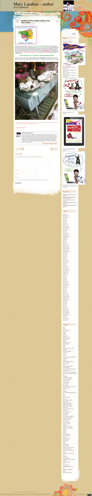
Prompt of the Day (66, 423)
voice (64, 468)
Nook (27, 123)
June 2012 (65, 303)
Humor (64, 389)
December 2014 (66, 270)
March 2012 (65, 308)
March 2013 (65, 293)
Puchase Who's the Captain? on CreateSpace (69, 76)
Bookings (34, 13)
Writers (64, 471)
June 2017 (65, 239)
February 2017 (66, 245)
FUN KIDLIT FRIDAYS (67, 377)
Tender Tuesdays (66, 462)
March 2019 (65, 224)
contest (64, 354)
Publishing (65, 425)
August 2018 (65, 229)
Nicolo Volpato (33, 492)
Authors (64, 332)
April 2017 (65, 242)
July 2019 (65, 221)
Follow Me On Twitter (67, 42)
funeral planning (66, 380)
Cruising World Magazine (68, 361)
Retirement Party (66, 438)
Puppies (64, 429)
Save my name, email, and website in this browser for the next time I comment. (32, 179)
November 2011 (66, 312)
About (21, 13)
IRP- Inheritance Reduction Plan (69, 392)
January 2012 (66, 309)
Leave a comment (20, 127)
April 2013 (65, 291)
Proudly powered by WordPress (19, 492)
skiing (64, 455)
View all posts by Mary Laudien (50, 143)
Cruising (64, 360)
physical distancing (67, 419)
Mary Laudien (32, 23)
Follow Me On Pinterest (68, 41)
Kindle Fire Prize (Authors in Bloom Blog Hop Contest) (56, 21)
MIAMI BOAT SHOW (67, 403)
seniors (64, 452)
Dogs (64, 364)
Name (16, 170)
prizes (34, 123)
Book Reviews (66, 344)
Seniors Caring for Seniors (68, 453)
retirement (65, 437)
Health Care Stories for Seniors (69, 386)
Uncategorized (27, 122)
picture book (65, 420)
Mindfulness (65, 407)
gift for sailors (65, 385)
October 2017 (66, 235)
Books (64, 345)
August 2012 (65, 300)
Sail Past (64, 441)
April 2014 (65, 279)
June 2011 (65, 317)
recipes (36, 123)
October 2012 (66, 299)
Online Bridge (65, 413)
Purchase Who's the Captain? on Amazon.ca (70, 70)
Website (16, 177)
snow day (65, 456)
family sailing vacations (67, 366)
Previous (21, 149)
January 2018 (66, 233)
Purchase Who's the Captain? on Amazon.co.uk (70, 73)
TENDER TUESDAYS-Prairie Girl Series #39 (69, 195)
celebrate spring (18, 123)
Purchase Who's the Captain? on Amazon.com (70, 68)
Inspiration (65, 391)
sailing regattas (66, 444)
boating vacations (66, 342)
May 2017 (65, 241)
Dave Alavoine (66, 363)
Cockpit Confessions (67, 351)
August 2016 (65, 253)
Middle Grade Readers (67, 406)
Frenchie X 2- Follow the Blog (69, 372)
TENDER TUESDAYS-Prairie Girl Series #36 (69, 203)
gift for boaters (66, 383)
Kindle (64, 395)
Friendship (65, 376)
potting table (30, 123)
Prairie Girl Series (66, 422)
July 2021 (65, 214)
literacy (64, 398)
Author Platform (66, 330)
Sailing (64, 443)
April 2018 (65, 232)
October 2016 (66, 250)
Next (52, 149)
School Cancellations (67, 449)
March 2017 (65, 244)
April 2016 (65, 259)
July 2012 (65, 302)
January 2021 (66, 217)
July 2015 (65, 263)
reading (64, 432)
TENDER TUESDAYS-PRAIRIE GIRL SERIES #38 (69, 198)
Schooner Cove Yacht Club (68, 450)
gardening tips (23, 123)
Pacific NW (65, 414)
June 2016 (65, 256)
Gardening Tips (22, 122)
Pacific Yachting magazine (68, 416)
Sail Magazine (66, 440)
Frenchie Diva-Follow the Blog (69, 369)
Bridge (64, 347)
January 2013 (66, 294)
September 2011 (66, 314)
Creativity (65, 358)
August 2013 (65, 287)
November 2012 (66, 297)
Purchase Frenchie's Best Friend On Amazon (70, 186)
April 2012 (65, 306)
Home (16, 13)
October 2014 (66, 272)
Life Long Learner (66, 397)
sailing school (65, 446)
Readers (64, 431)
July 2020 (65, 218)
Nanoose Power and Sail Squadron (68, 409)
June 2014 (65, 276)
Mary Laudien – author (33, 4)
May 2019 (65, 223)
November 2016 (66, 248)
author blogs (36, 122)
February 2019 (66, 226)
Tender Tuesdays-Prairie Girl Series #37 (69, 200)
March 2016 (65, 260)
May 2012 (65, 305)
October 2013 (66, 285)
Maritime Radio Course (68, 400)
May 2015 (65, 265)
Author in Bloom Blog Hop (42, 122)
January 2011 (66, 320)
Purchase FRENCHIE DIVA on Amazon (69, 149)
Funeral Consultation (67, 379)
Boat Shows (65, 339)
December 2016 (66, 247)
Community (65, 352)
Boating (64, 341)
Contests (64, 355)
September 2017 (66, 236)
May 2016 (65, 257)
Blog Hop (56, 122)
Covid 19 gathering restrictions (69, 357)
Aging (64, 327)
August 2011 (65, 315)
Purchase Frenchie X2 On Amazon (68, 113)
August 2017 (65, 238)
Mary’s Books (27, 13)
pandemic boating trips (67, 417)
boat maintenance (66, 338)
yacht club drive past (67, 472)
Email (16, 173)
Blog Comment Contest (50, 122)
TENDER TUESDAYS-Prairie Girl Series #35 (69, 206)
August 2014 (65, 273)
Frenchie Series (66, 370)
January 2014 (66, 282)
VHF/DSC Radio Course (68, 466)
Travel (64, 463)
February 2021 (66, 215)
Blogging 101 (65, 336)
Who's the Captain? (67, 66)
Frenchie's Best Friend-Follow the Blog (70, 374)
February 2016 (66, 262)
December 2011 (66, 311)
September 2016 (66, 251)
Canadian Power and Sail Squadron (68, 349)
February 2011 (66, 318)
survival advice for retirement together (69, 460)
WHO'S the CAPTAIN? (67, 469)
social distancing (66, 458)
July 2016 (65, 254)
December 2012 (66, 296)
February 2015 (66, 267)
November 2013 (66, 284)
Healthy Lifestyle (66, 388)
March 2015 (65, 266)
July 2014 (65, 275)
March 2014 (65, 281)
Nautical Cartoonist (67, 411)
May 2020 (65, 220)
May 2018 (65, 230)
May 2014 (65, 278)
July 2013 (65, 288)
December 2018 (66, 227)
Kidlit (64, 394)
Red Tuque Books (66, 435)
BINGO (64, 333)
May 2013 (65, 290)
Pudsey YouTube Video (68, 426)
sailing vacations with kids (68, 447)
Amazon (64, 329)
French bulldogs (66, 367)
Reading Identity (66, 434)
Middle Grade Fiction (67, 404)
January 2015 (66, 269)
